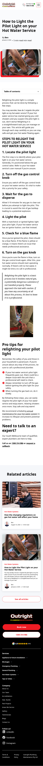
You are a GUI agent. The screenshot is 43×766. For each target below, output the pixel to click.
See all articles (21, 599)
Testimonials (6, 715)
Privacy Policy (16, 756)
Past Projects (6, 704)
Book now (21, 627)
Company (6, 685)
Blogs (4, 718)
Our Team (5, 692)
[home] (8, 5)
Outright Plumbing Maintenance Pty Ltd (30, 756)
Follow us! (6, 729)
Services (5, 653)
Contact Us (6, 722)
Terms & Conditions (6, 756)
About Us (5, 689)
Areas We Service (8, 707)
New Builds (6, 700)
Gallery (4, 711)
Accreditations (7, 696)
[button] (38, 5)
